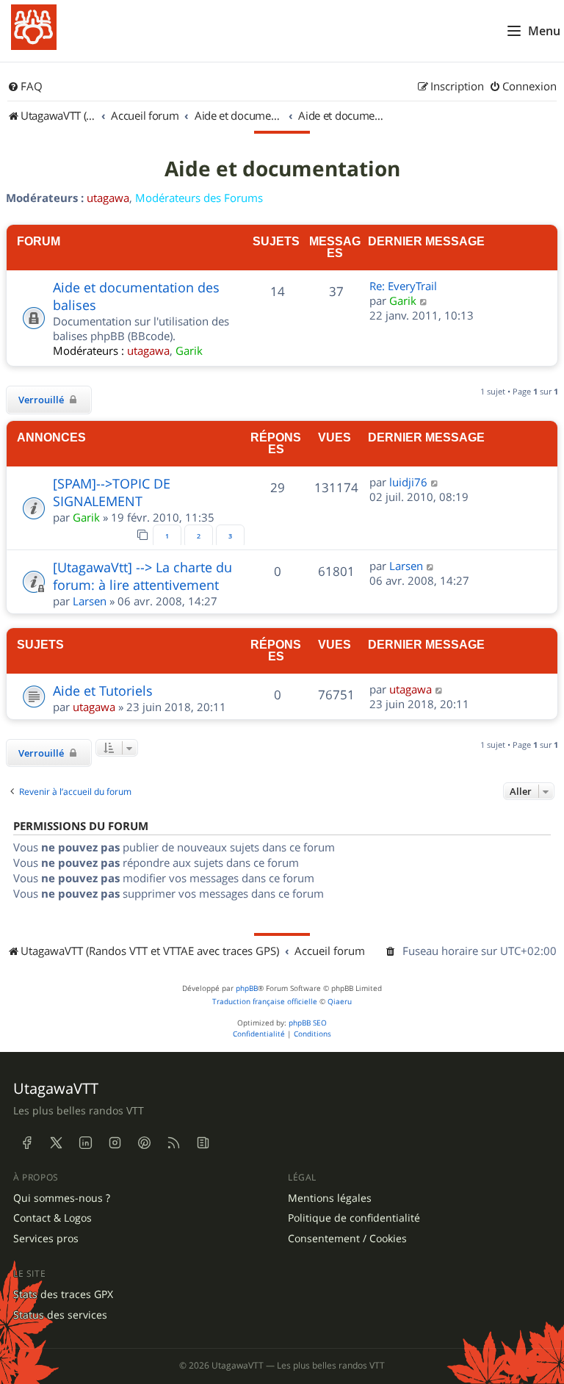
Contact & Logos (52, 1218)
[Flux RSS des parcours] (173, 1143)
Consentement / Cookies (347, 1238)
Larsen (89, 601)
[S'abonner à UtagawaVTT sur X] (56, 1143)
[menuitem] (25, 86)
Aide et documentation (282, 169)
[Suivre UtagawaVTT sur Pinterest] (144, 1143)
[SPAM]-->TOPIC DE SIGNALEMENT (111, 492)
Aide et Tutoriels (103, 690)
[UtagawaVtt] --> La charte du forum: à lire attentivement (142, 576)
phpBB (247, 988)
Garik (189, 350)
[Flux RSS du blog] (202, 1143)
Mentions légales (330, 1198)
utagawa (108, 197)
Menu (544, 31)
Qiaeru (340, 1001)
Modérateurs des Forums (199, 197)
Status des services (60, 1315)
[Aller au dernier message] (435, 482)
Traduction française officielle (264, 1001)
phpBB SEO (308, 1023)
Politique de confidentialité (354, 1218)
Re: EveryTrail (403, 285)
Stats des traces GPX (63, 1294)
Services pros (46, 1238)
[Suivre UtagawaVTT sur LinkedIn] (85, 1143)
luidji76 (408, 482)
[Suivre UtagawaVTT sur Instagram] (114, 1143)
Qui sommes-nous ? (61, 1198)
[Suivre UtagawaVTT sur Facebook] (26, 1143)
